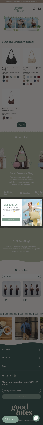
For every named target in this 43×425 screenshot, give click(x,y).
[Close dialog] (41, 201)
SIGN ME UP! (11, 219)
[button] (36, 418)
